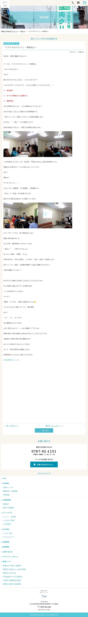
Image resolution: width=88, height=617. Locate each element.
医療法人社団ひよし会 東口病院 (14, 569)
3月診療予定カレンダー (11, 360)
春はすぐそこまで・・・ (54, 426)
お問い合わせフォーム (45, 464)
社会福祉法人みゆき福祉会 (12, 576)
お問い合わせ (7, 552)
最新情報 (6, 547)
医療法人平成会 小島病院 (12, 565)
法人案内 (6, 529)
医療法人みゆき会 (9, 573)
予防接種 (6, 495)
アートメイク (7, 512)
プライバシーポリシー (11, 557)
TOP (4, 478)
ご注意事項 (7, 524)
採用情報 (6, 542)
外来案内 (6, 483)
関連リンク (7, 561)
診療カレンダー (8, 487)
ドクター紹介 (7, 533)
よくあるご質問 (8, 520)
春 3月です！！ (12, 426)
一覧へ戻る (45, 430)
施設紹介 (6, 504)
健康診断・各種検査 (10, 491)
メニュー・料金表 (9, 517)
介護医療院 (7, 500)
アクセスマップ (8, 537)
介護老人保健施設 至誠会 (12, 580)
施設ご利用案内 (8, 507)
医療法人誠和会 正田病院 (12, 584)
